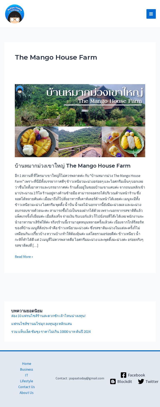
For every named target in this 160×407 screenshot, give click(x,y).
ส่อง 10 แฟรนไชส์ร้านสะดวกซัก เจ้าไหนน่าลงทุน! (48, 316)
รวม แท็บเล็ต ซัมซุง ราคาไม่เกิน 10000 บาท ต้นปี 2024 (50, 331)
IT (26, 375)
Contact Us (26, 387)
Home (26, 363)
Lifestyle (26, 381)
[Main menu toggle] (151, 14)
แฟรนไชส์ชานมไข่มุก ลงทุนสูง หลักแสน (41, 323)
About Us (27, 392)
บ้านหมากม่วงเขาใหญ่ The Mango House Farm (73, 166)
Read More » (24, 256)
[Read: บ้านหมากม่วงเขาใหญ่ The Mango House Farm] (80, 120)
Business (26, 369)
